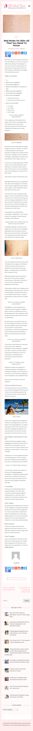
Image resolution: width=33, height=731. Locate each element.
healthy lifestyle (9, 547)
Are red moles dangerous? (13, 84)
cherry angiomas (17, 472)
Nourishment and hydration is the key (16, 100)
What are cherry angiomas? (13, 82)
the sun (14, 429)
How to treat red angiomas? (13, 95)
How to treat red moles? (12, 103)
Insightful (21, 48)
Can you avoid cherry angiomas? (14, 93)
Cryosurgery (10, 106)
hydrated (7, 443)
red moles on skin (22, 579)
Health (16, 37)
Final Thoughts (11, 112)
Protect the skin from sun (13, 98)
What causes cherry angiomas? (14, 91)
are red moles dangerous (16, 577)
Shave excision (11, 110)
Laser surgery (11, 108)
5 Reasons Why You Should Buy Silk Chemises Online (25, 590)
